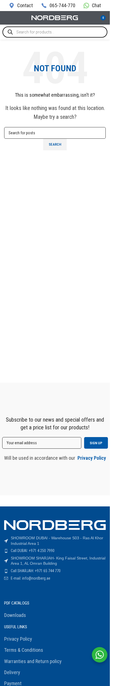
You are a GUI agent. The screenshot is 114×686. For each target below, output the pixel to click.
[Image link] (55, 524)
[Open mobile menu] (6, 17)
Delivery (12, 672)
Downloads (15, 615)
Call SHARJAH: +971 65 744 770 (36, 571)
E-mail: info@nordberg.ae (30, 578)
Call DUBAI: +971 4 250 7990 (33, 550)
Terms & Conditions (23, 650)
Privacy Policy (18, 639)
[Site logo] (55, 17)
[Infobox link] (21, 5)
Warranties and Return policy (33, 661)
